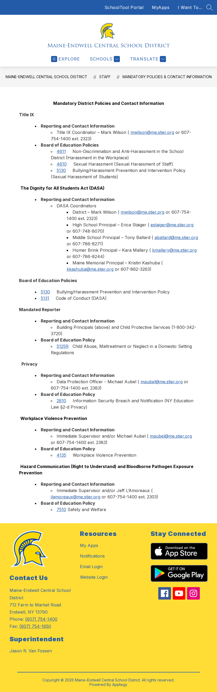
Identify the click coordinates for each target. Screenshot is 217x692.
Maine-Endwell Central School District (46, 76)
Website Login (94, 577)
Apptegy (119, 684)
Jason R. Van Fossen (31, 650)
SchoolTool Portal (124, 7)
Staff (105, 76)
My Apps (89, 545)
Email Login (91, 566)
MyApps (160, 7)
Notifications (92, 556)
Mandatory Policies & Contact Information (167, 76)
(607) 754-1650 (35, 626)
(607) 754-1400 (41, 619)
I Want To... (190, 7)
